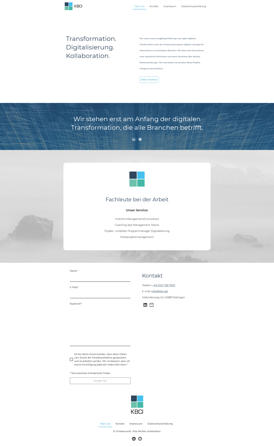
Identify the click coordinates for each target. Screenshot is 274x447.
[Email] (140, 139)
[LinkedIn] (134, 139)
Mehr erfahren (149, 79)
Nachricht (76, 304)
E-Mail (74, 287)
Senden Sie (100, 381)
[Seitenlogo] (73, 6)
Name (74, 271)
